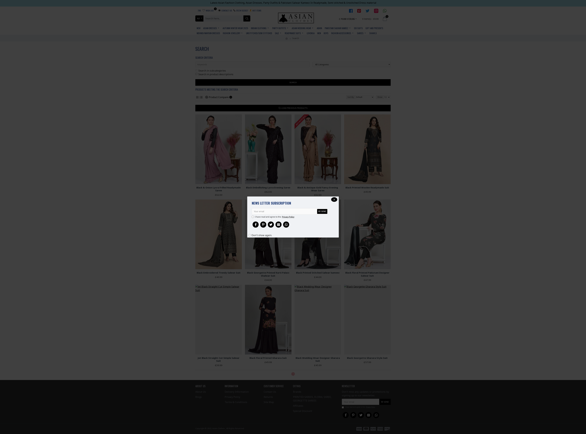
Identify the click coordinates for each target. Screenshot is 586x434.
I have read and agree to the (274, 216)
